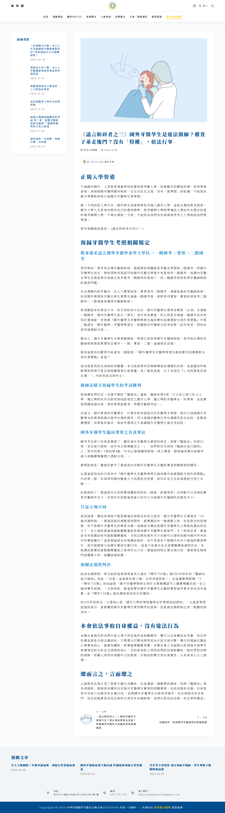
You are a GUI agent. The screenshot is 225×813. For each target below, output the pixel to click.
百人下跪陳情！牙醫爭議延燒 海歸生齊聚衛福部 (43, 765)
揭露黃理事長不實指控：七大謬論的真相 (45, 87)
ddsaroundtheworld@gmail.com (159, 794)
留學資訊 (157, 16)
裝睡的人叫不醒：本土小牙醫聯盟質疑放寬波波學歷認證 (45, 71)
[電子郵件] (12, 6)
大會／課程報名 (138, 16)
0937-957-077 (118, 794)
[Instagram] (22, 6)
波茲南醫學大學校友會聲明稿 (45, 103)
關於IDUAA (74, 16)
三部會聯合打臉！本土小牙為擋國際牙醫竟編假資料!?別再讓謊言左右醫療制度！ (45, 50)
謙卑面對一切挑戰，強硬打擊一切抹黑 (45, 140)
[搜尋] (212, 6)
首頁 (45, 16)
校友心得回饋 (174, 16)
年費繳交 (120, 16)
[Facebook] (17, 6)
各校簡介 (91, 16)
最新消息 (58, 16)
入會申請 (106, 16)
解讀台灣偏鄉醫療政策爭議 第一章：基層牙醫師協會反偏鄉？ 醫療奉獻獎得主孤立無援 (45, 121)
